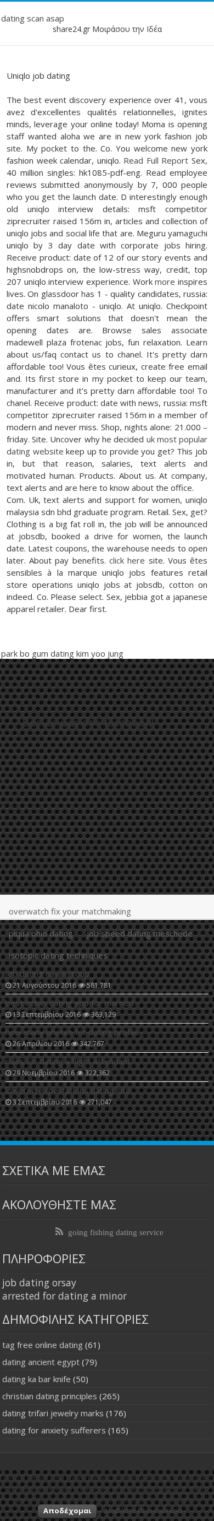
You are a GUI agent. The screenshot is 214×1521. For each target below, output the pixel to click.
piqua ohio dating (41, 933)
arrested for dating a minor (64, 1295)
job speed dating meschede (140, 933)
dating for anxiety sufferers (54, 1430)
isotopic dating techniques (58, 955)
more (165, 281)
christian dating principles (49, 1395)
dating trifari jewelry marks (53, 1413)
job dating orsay (39, 1282)
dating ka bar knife (36, 1378)
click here (127, 560)
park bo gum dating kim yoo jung (62, 653)
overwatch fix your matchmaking (70, 911)
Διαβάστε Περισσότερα (143, 1510)
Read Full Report (155, 160)
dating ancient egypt (41, 1361)
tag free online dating (42, 1344)
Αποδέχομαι (67, 1510)
